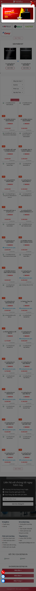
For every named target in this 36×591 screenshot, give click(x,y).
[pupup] (18, 13)
